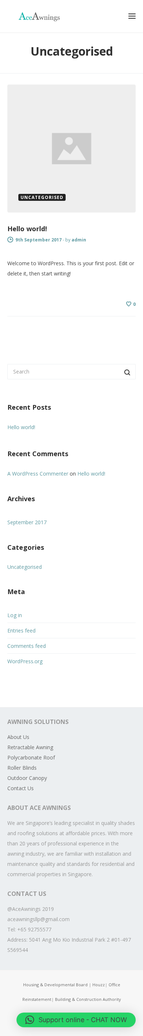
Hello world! (27, 228)
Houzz (98, 984)
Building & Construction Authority (88, 999)
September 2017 (27, 522)
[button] (76, 1020)
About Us (18, 736)
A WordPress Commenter (37, 473)
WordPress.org (25, 661)
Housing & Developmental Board (56, 984)
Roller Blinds (22, 767)
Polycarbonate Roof (31, 757)
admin (79, 240)
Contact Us (20, 788)
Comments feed (26, 645)
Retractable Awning (30, 747)
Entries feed (21, 630)
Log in (14, 615)
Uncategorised (24, 566)
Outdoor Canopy (27, 777)
